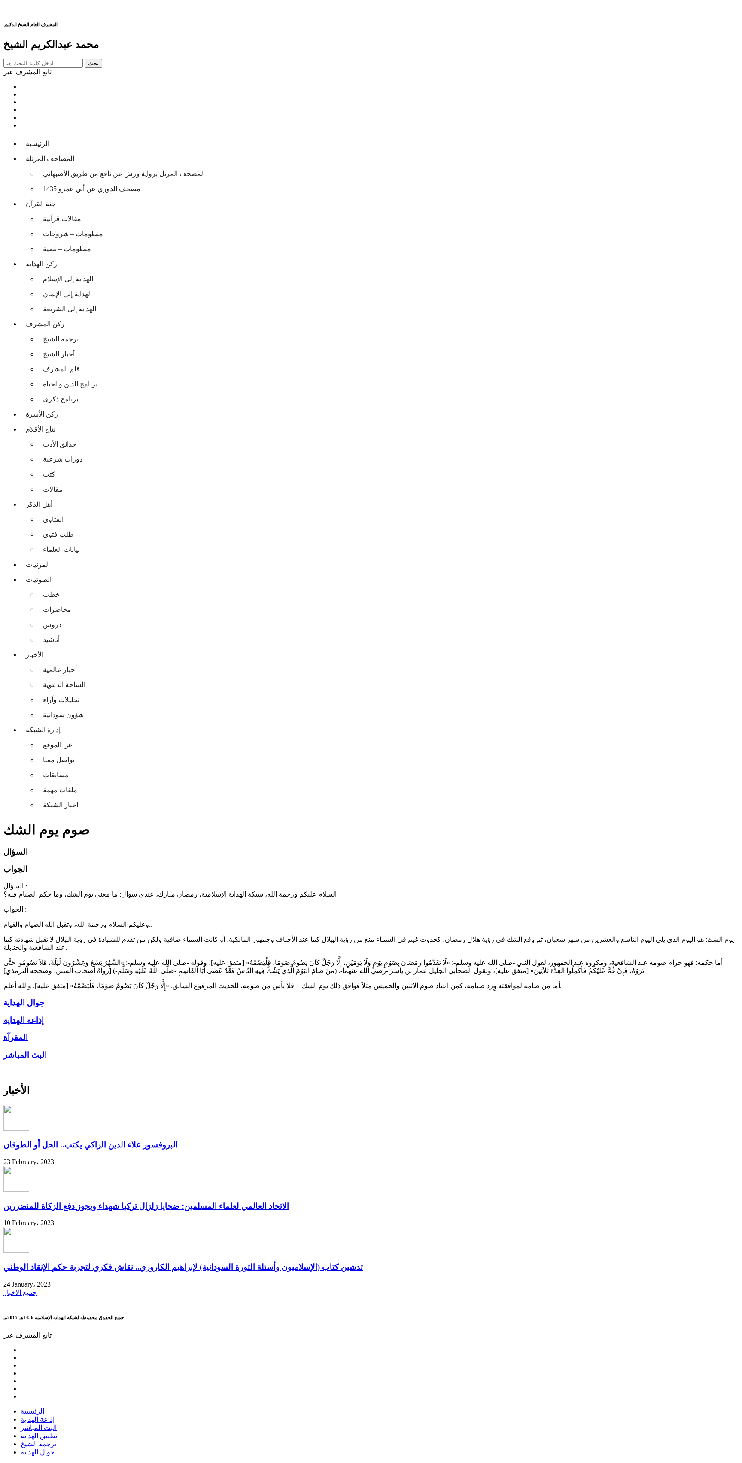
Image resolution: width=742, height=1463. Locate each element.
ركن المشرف (45, 324)
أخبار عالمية (60, 669)
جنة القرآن (41, 203)
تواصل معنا (58, 759)
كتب (49, 474)
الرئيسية (37, 143)
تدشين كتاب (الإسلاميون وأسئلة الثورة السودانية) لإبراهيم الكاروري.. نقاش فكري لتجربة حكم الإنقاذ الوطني (183, 1266)
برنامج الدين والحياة (70, 384)
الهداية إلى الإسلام (68, 279)
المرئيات (38, 564)
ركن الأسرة (42, 414)
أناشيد (51, 639)
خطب (51, 594)
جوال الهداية (38, 1452)
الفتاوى (53, 519)
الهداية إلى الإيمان (67, 294)
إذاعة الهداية (38, 1419)
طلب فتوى (58, 534)
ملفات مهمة (60, 790)
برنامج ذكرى (60, 399)
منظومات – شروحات (73, 233)
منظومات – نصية (67, 248)
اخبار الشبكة (60, 805)
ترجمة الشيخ (61, 339)
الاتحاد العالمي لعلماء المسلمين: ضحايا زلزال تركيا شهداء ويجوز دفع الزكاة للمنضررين (146, 1206)
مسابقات (56, 775)
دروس (52, 624)
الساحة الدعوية (64, 684)
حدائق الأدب (59, 444)
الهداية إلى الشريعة (69, 309)
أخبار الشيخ (59, 354)
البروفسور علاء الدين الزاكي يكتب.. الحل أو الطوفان (90, 1144)
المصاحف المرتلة (50, 158)
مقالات (53, 489)
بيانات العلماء (61, 549)
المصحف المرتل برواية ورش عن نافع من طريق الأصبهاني (124, 173)
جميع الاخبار (20, 1292)
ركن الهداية (41, 264)
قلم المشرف (61, 369)
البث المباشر (39, 1427)
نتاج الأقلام (40, 429)
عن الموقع (58, 744)
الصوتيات (39, 579)
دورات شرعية (62, 459)
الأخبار (34, 654)
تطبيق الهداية (39, 1435)
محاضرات (57, 609)
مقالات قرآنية (62, 218)
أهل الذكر (39, 504)
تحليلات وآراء (61, 699)
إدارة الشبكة (43, 729)
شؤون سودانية (63, 714)
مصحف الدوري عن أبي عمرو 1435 (91, 188)
